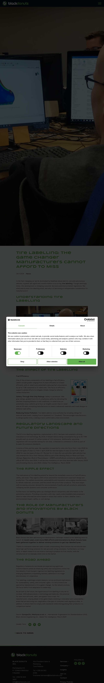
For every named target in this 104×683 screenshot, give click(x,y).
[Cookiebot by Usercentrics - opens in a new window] (87, 319)
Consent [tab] (21, 326)
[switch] (40, 353)
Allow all (82, 361)
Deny (22, 361)
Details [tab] (52, 326)
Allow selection (52, 361)
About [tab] (82, 326)
